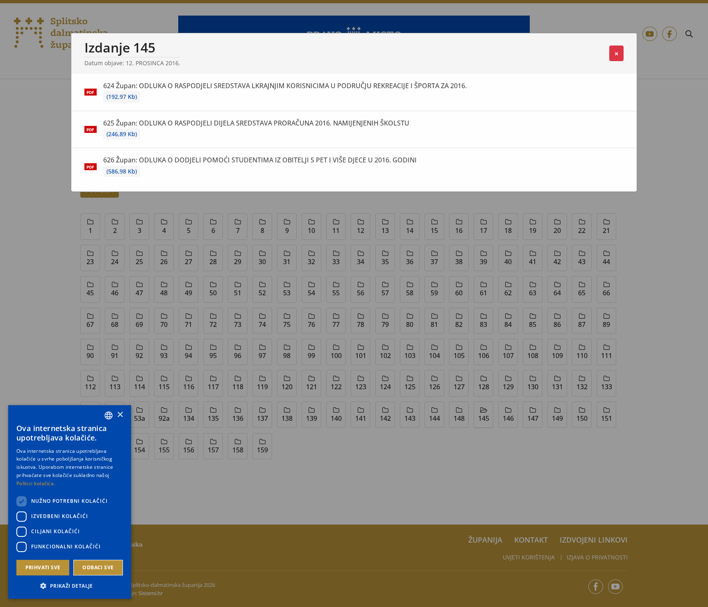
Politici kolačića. (35, 483)
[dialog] (69, 502)
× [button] (120, 415)
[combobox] (108, 415)
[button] (69, 586)
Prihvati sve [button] (43, 567)
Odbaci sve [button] (97, 567)
